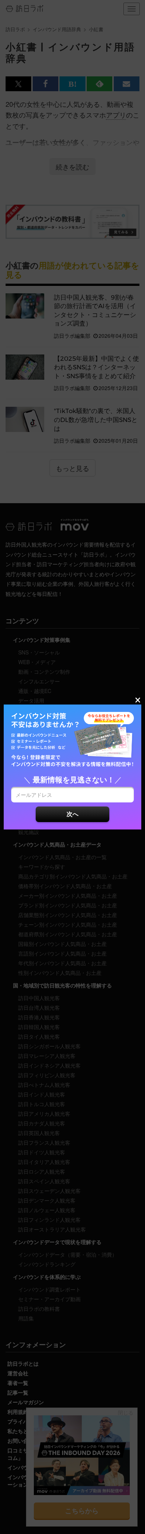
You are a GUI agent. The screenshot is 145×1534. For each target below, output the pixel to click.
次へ (72, 813)
